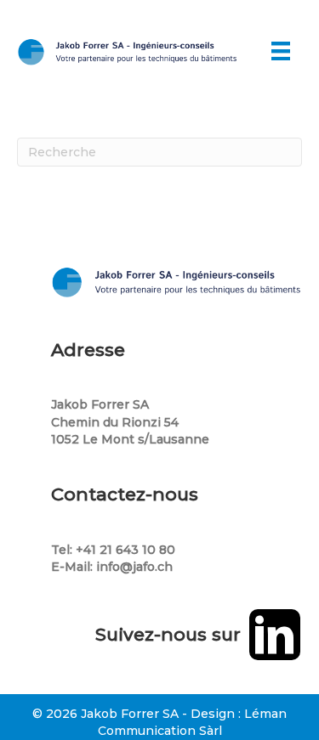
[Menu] (280, 51)
